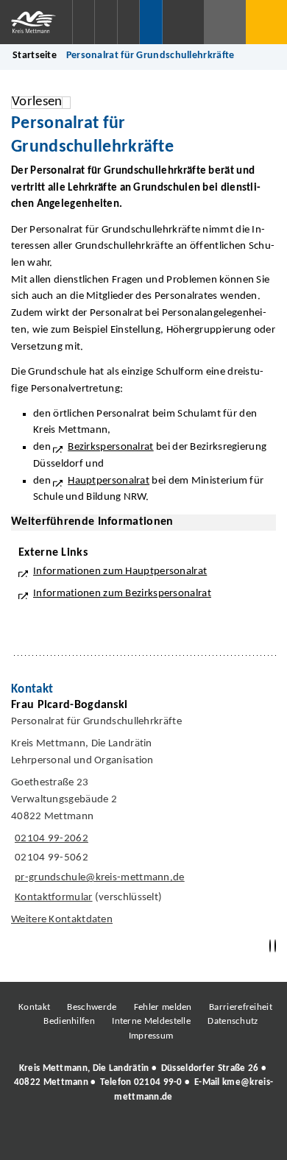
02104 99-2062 (49, 838)
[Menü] (266, 22)
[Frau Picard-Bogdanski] (143, 816)
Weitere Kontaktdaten (62, 919)
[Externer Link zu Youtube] (175, 1137)
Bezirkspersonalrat (110, 447)
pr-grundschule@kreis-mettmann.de (98, 877)
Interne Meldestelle (151, 1021)
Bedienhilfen (69, 1021)
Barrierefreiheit (240, 1007)
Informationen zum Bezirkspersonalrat (122, 593)
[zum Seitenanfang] (275, 946)
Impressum (151, 1036)
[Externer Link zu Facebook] (42, 1137)
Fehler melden (163, 1007)
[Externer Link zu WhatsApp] (208, 1137)
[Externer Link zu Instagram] (76, 1137)
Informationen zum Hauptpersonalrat (120, 571)
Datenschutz (233, 1021)
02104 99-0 (158, 1082)
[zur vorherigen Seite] (270, 946)
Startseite (35, 55)
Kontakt (34, 1007)
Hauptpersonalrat (108, 481)
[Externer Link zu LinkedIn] (142, 1137)
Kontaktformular (54, 897)
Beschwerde (91, 1007)
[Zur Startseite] (36, 22)
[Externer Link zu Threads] (109, 1137)
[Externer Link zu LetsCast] (241, 1137)
